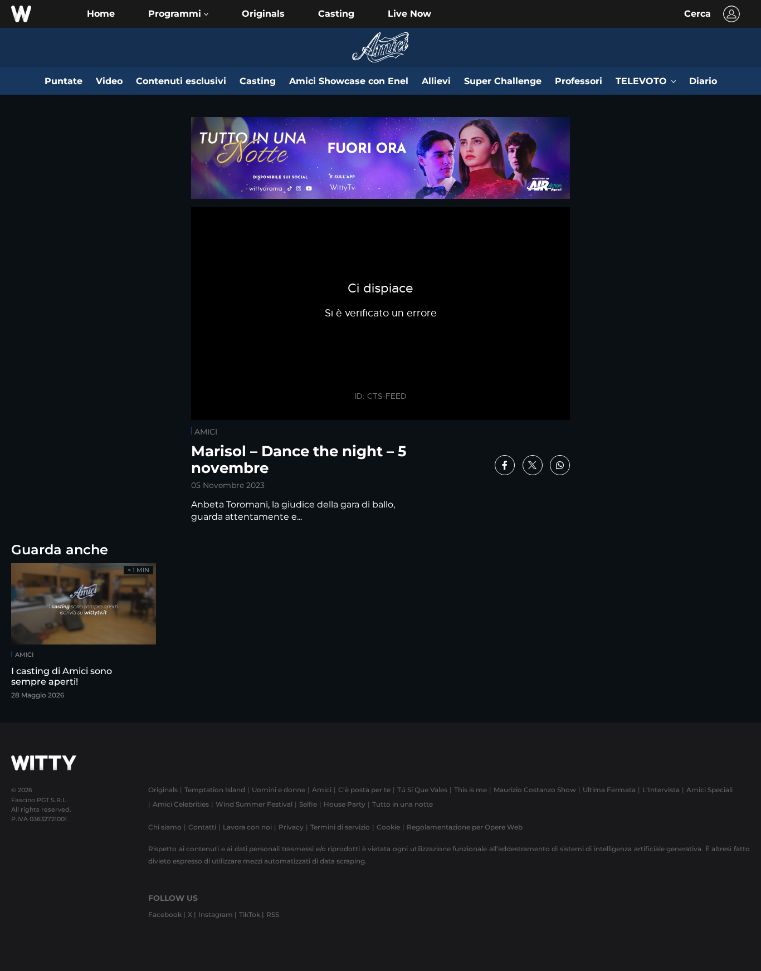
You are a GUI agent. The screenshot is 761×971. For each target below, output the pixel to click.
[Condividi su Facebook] (505, 465)
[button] (178, 14)
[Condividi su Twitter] (533, 465)
